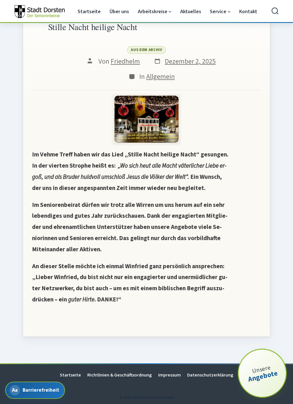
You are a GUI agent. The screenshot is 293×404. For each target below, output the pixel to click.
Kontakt (248, 11)
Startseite (89, 11)
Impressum (169, 375)
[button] (146, 119)
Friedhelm (125, 61)
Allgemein (160, 76)
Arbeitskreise (152, 11)
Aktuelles (190, 11)
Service (218, 11)
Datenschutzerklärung (210, 375)
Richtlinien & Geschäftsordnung (119, 375)
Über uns (119, 11)
